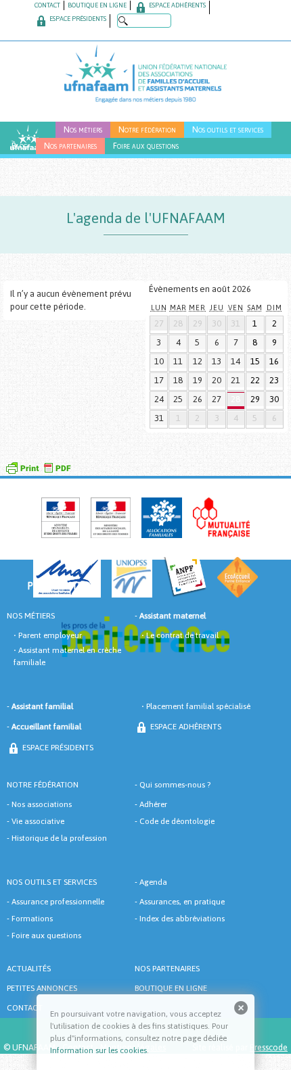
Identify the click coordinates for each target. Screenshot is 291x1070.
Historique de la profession (59, 838)
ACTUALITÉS (29, 968)
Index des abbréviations (182, 918)
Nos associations (42, 804)
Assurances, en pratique (182, 901)
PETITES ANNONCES (42, 988)
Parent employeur (50, 635)
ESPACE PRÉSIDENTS (77, 18)
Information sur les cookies (98, 1050)
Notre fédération (147, 129)
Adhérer (153, 804)
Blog (20, 146)
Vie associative (38, 821)
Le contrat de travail (182, 635)
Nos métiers (83, 129)
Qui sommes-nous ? (174, 784)
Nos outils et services (227, 129)
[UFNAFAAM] (145, 72)
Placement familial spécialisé (198, 706)
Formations (32, 918)
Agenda (153, 882)
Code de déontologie (177, 821)
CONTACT (47, 5)
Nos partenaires (70, 146)
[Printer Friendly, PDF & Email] (38, 466)
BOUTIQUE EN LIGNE (97, 5)
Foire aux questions (146, 146)
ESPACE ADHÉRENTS (177, 5)
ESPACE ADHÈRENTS (184, 726)
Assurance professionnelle (58, 901)
